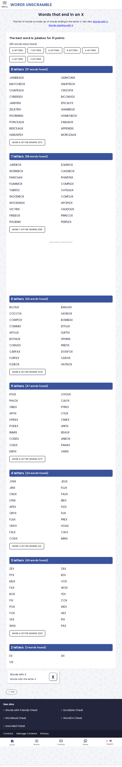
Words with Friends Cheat (21, 710)
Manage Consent (27, 733)
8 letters (17, 50)
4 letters (90, 50)
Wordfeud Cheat (15, 718)
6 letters (53, 50)
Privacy (44, 733)
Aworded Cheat (15, 726)
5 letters (72, 50)
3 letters (17, 59)
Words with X (100, 21)
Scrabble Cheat (73, 710)
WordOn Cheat (72, 718)
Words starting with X (61, 25)
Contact (8, 733)
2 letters (35, 59)
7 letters (35, 50)
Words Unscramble (31, 4)
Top (12, 692)
